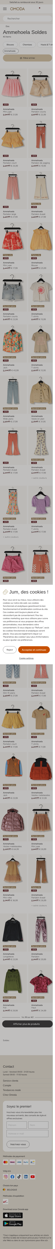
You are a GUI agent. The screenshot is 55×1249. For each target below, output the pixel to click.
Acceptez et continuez (34, 649)
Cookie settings (26, 658)
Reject (10, 650)
